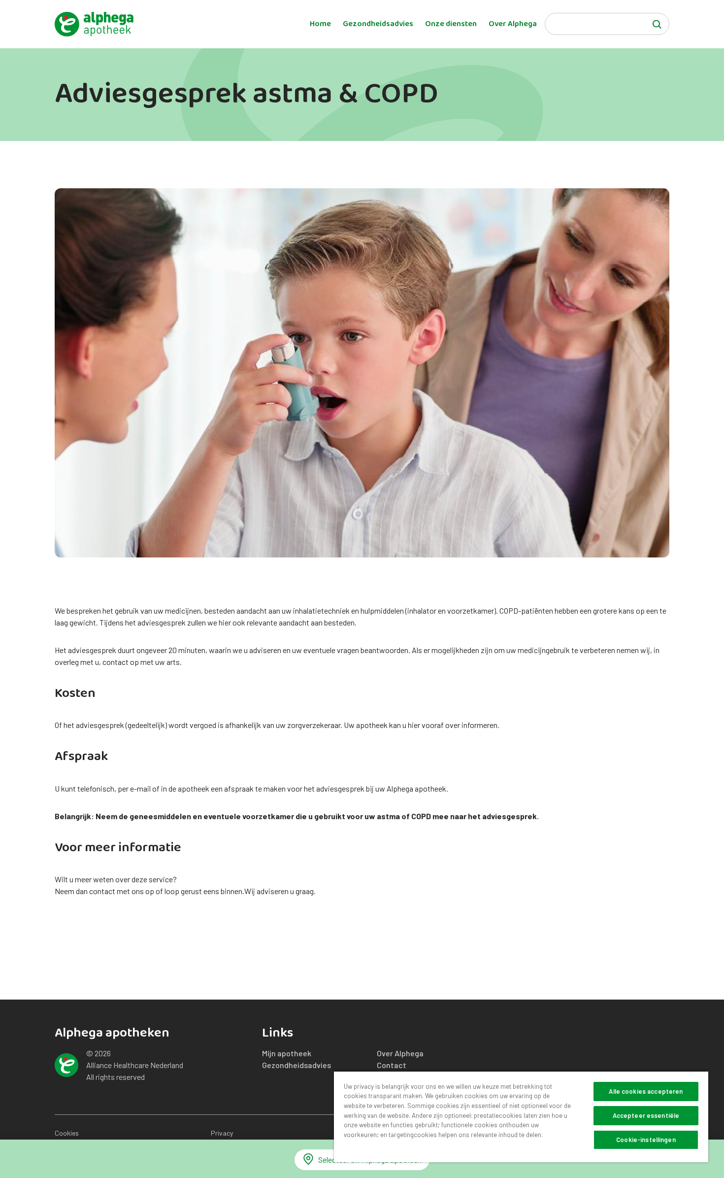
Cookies (67, 1133)
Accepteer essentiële (646, 1115)
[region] (521, 1116)
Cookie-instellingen (645, 1139)
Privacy (222, 1133)
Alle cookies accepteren (646, 1091)
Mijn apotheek (286, 1053)
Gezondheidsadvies (378, 24)
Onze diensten (451, 24)
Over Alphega (513, 24)
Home (320, 24)
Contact (391, 1065)
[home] (94, 24)
